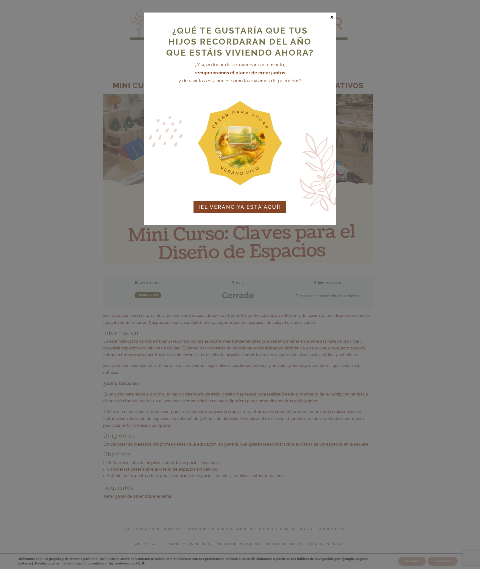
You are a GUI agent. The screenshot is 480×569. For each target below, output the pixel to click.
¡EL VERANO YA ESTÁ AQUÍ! (239, 207)
